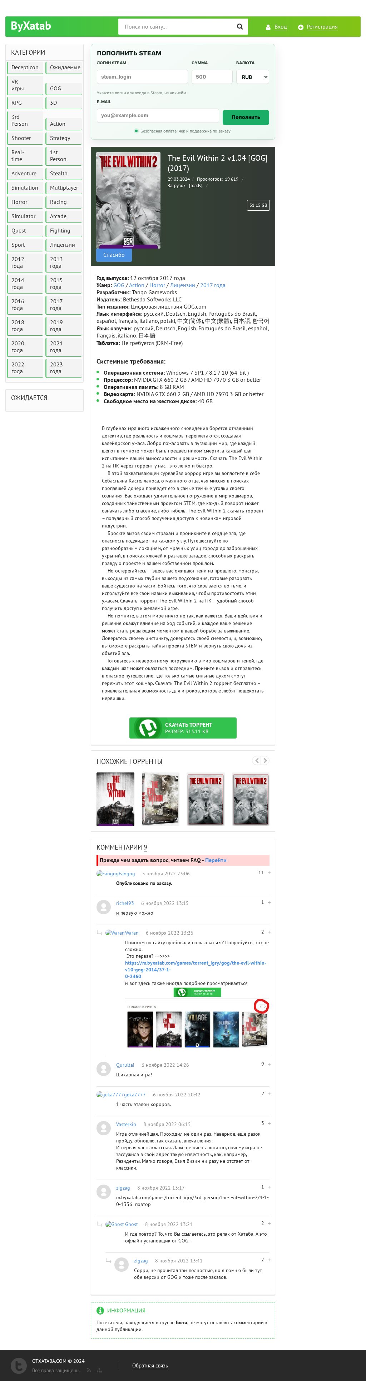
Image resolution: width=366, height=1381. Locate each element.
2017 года (213, 285)
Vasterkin (126, 1124)
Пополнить (246, 117)
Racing (58, 202)
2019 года (56, 325)
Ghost (131, 1224)
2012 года (17, 262)
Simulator (23, 216)
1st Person (58, 155)
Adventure (23, 173)
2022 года (17, 368)
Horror (157, 285)
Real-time (17, 155)
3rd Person (19, 120)
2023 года (56, 368)
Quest (18, 230)
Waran (132, 933)
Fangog (127, 874)
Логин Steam (111, 62)
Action (136, 285)
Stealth (59, 173)
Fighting (60, 230)
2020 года (17, 347)
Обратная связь (150, 1365)
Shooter (21, 138)
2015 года (56, 283)
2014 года (17, 283)
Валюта (245, 62)
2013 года (56, 262)
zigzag (123, 1188)
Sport (18, 245)
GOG (118, 285)
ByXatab (31, 26)
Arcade (58, 216)
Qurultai (125, 1065)
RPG (16, 103)
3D (53, 103)
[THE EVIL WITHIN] (115, 799)
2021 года (56, 347)
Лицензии (182, 285)
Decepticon (25, 67)
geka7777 (135, 1095)
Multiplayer (64, 188)
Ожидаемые (65, 67)
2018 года (17, 325)
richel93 (125, 903)
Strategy (60, 138)
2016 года (17, 304)
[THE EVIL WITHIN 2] (205, 799)
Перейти (216, 860)
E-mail (104, 101)
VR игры (17, 85)
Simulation (24, 188)
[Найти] (240, 27)
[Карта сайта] (98, 1368)
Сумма (200, 62)
